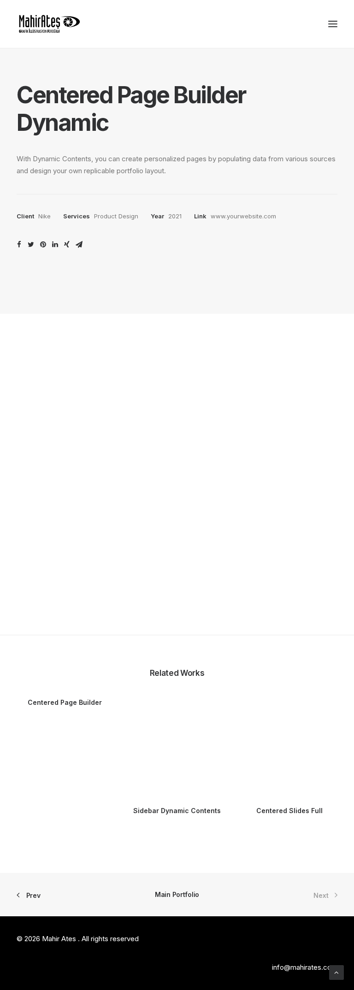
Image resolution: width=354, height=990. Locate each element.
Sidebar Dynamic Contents (177, 810)
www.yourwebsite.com (243, 216)
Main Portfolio (177, 894)
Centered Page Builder (65, 702)
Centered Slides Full (289, 810)
